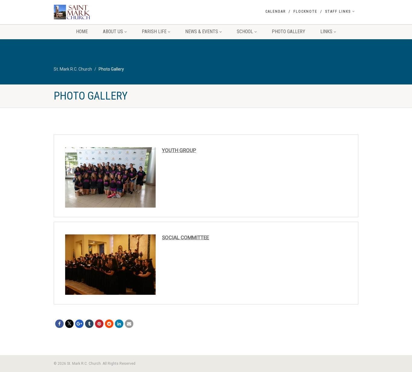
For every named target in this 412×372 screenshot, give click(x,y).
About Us (113, 31)
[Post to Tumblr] (89, 324)
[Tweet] (69, 324)
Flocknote (305, 11)
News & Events (201, 31)
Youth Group (179, 150)
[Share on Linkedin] (119, 324)
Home (82, 31)
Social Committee (185, 237)
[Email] (129, 324)
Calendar (275, 11)
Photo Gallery (288, 31)
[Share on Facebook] (59, 324)
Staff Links (338, 11)
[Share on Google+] (79, 324)
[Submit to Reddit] (109, 324)
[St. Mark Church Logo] (101, 12)
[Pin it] (99, 324)
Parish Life (154, 31)
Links (326, 31)
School (245, 31)
